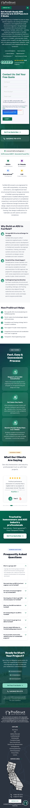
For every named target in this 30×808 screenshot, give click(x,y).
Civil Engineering (15, 746)
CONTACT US (14, 801)
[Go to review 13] (22, 505)
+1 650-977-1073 (17, 796)
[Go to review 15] (25, 505)
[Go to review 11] (19, 505)
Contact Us (6, 7)
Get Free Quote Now (11, 132)
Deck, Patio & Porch (15, 742)
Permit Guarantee (15, 750)
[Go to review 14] (23, 505)
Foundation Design (15, 740)
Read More (14, 491)
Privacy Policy (15, 753)
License (15, 755)
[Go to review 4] (7, 505)
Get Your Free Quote (14, 685)
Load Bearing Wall (15, 736)
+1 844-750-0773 (18, 794)
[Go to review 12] (20, 505)
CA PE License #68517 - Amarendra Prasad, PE (14, 154)
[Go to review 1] (3, 505)
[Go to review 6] (10, 505)
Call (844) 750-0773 (13, 139)
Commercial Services (15, 748)
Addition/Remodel (15, 734)
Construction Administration (15, 744)
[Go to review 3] (6, 505)
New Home (15, 730)
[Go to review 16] (26, 505)
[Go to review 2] (4, 505)
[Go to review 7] (13, 505)
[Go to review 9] (16, 505)
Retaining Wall (15, 738)
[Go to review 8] (15, 505)
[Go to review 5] (9, 505)
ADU (15, 732)
